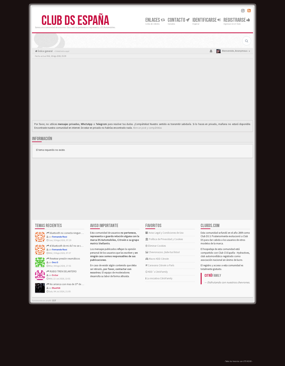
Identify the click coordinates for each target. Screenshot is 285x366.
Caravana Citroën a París (160, 265)
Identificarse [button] (205, 20)
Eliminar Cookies (156, 245)
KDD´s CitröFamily (158, 271)
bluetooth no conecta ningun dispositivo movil (74, 233)
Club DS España (75, 21)
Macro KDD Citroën (158, 258)
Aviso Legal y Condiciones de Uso (166, 232)
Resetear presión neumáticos (64, 258)
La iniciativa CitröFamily (159, 278)
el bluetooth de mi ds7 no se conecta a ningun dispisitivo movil (82, 245)
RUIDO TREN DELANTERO (63, 271)
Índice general (45, 51)
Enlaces (153, 20)
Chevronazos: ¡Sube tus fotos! (164, 252)
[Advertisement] (142, 90)
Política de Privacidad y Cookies (165, 239)
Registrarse (235, 20)
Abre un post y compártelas (147, 127)
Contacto (177, 20)
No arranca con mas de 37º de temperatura (72, 284)
